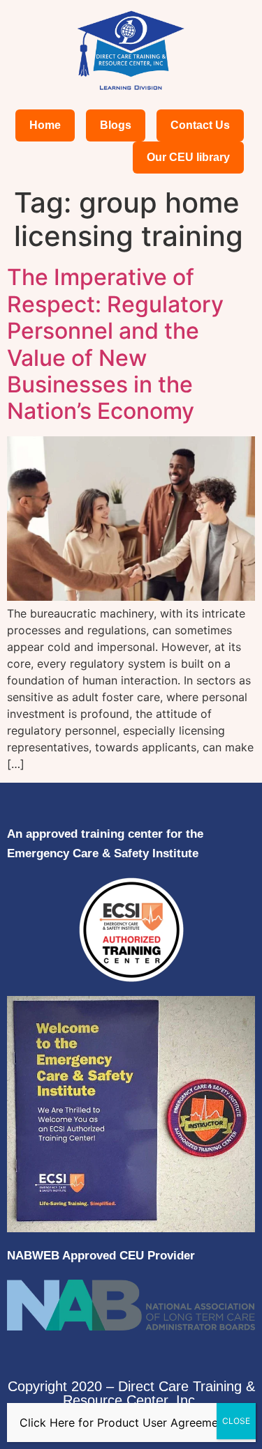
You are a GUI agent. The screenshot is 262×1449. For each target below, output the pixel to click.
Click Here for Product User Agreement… (129, 1422)
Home (45, 125)
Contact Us (200, 125)
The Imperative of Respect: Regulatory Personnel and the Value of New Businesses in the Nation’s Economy (115, 343)
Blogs (115, 125)
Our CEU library (188, 157)
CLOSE (236, 1421)
